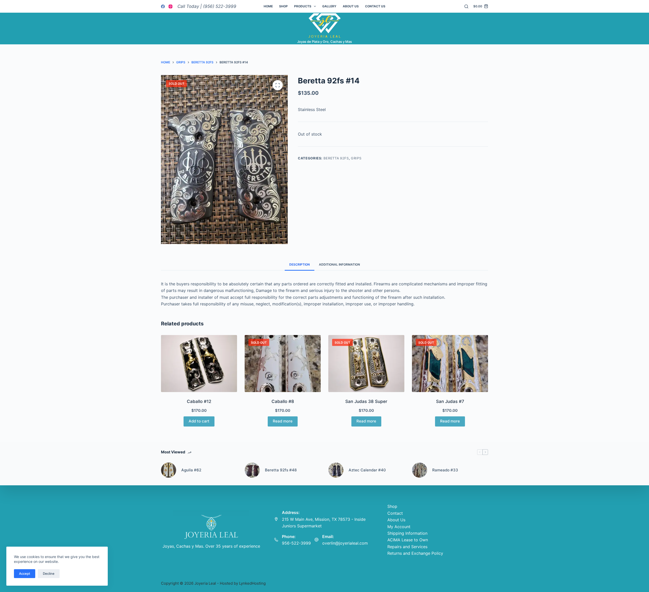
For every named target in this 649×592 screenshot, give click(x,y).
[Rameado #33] (419, 470)
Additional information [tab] (339, 264)
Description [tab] (299, 264)
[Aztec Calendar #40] (336, 470)
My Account (398, 526)
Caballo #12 (199, 401)
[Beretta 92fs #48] (252, 470)
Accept (24, 573)
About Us (351, 6)
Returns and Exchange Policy (415, 553)
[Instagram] (170, 6)
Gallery (329, 6)
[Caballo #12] (199, 363)
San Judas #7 (450, 401)
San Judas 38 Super (366, 401)
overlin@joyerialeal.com (345, 543)
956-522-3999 (296, 543)
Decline (49, 573)
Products (302, 6)
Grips (356, 158)
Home (268, 6)
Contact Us (375, 6)
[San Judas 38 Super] (366, 363)
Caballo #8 (283, 401)
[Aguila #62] (168, 470)
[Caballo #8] (283, 363)
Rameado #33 (445, 470)
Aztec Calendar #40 (367, 470)
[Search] (466, 6)
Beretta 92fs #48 (281, 470)
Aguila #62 (191, 470)
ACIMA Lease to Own (407, 539)
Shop (283, 6)
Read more (283, 421)
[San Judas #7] (450, 363)
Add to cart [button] (199, 421)
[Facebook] (163, 6)
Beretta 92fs (336, 158)
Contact (395, 513)
